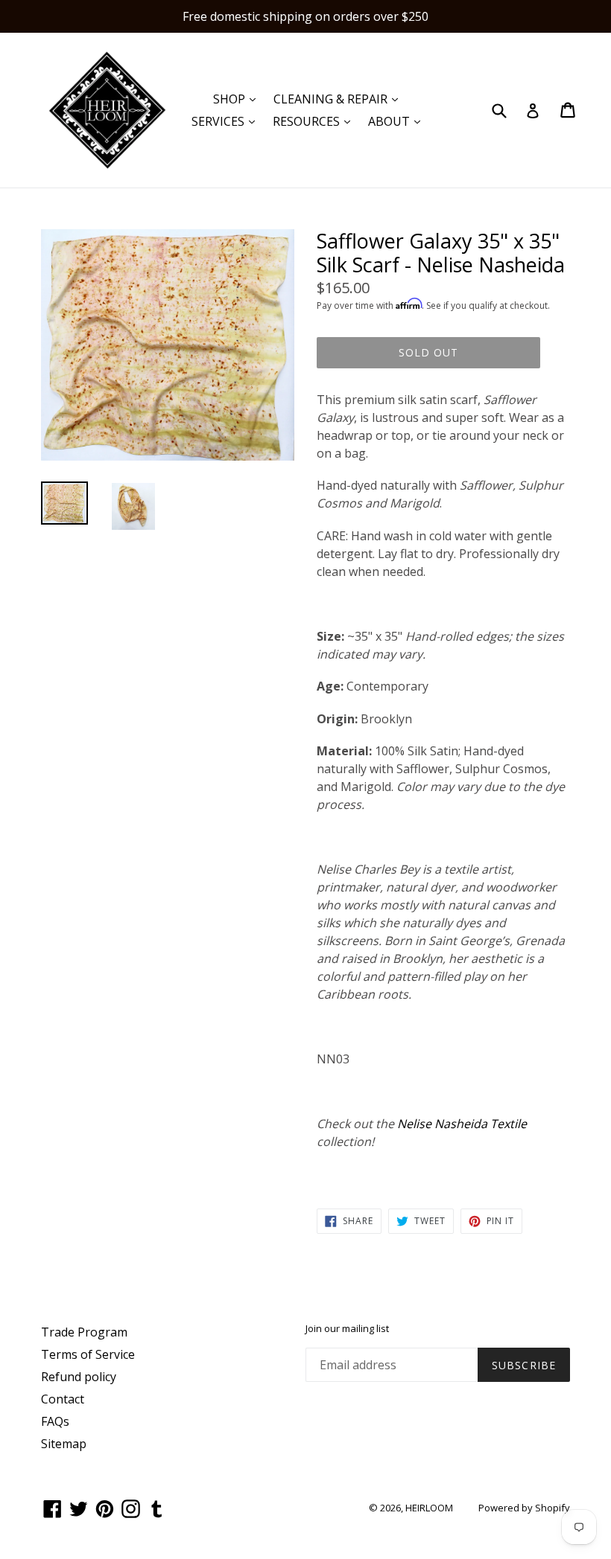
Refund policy (78, 1376)
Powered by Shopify (524, 1507)
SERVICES (226, 120)
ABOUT (398, 120)
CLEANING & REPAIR (339, 98)
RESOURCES (315, 120)
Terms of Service (88, 1354)
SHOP (238, 98)
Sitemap (63, 1443)
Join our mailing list (347, 1329)
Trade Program (84, 1332)
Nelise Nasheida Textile (462, 1123)
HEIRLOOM (429, 1507)
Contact (62, 1399)
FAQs (55, 1421)
